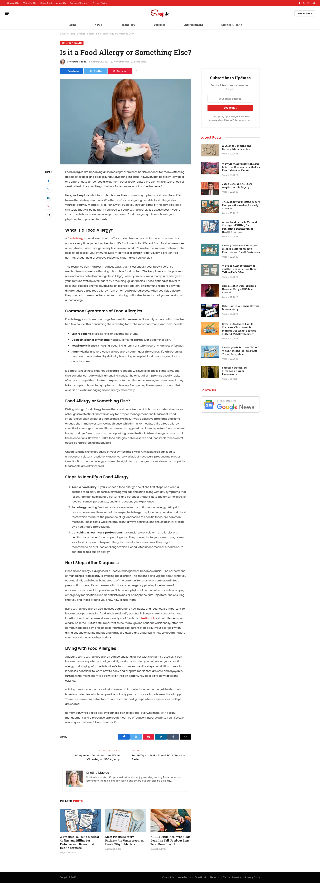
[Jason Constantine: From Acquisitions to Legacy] (210, 188)
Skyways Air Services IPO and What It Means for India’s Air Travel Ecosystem (240, 351)
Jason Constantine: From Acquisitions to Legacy (237, 185)
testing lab (148, 618)
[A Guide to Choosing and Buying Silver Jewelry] (210, 150)
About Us (61, 3)
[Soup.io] (160, 13)
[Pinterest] (48, 206)
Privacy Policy (100, 3)
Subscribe (305, 13)
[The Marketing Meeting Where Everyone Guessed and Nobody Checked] (210, 206)
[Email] (48, 214)
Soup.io (64, 33)
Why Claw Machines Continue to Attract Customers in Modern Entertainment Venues (241, 167)
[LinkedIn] (48, 197)
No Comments (121, 61)
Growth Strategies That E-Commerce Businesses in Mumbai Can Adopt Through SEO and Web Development (239, 329)
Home (72, 24)
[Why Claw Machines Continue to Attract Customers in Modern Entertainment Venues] (210, 168)
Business (159, 24)
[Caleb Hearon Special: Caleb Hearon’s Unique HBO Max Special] (210, 290)
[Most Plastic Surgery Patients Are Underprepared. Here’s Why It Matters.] (125, 820)
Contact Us (13, 3)
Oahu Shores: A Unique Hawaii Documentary (240, 307)
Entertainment (193, 24)
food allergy (75, 238)
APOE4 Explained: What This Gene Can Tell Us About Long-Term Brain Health (170, 840)
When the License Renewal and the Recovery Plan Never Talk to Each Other (240, 269)
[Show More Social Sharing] (135, 71)
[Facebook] (48, 180)
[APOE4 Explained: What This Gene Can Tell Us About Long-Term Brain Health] (170, 820)
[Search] (313, 3)
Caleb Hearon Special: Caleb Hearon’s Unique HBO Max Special (239, 289)
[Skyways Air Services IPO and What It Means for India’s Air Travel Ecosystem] (210, 352)
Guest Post (46, 3)
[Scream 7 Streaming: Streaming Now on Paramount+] (210, 372)
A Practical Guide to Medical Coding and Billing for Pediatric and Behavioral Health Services (79, 842)
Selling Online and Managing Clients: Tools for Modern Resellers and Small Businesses (241, 249)
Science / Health (231, 24)
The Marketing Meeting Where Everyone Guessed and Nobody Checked (241, 205)
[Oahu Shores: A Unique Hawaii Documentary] (210, 310)
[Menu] (7, 13)
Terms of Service (79, 3)
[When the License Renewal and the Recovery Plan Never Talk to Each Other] (210, 270)
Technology (128, 24)
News (98, 24)
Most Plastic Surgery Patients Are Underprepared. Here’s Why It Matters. (124, 840)
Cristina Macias (78, 61)
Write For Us (29, 3)
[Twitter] (48, 189)
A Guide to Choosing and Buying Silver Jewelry (236, 147)
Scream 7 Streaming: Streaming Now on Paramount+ (234, 371)
